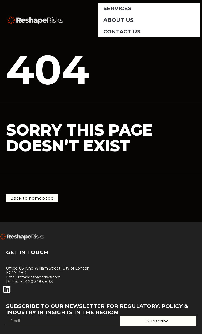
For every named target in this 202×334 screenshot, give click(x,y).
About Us (118, 20)
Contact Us (121, 31)
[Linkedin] (7, 289)
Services (117, 8)
